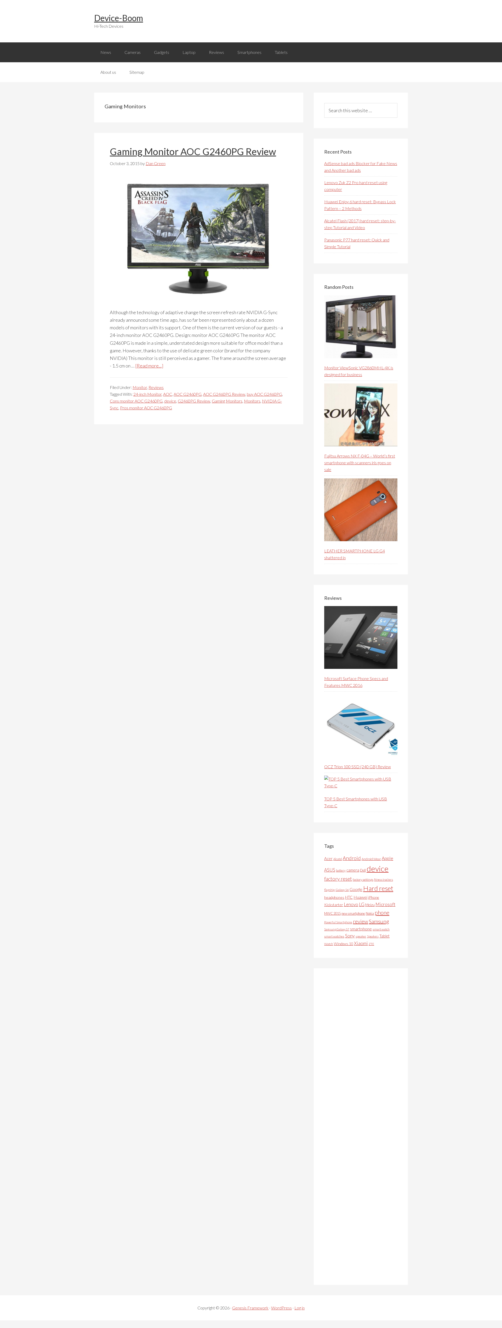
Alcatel (337, 859)
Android (352, 858)
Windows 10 (343, 943)
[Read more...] (149, 366)
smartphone (361, 928)
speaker (361, 936)
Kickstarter (333, 904)
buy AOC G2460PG (264, 394)
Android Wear (371, 859)
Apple (387, 858)
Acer (328, 858)
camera (352, 870)
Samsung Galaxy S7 (336, 929)
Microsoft (385, 904)
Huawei (360, 897)
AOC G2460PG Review (224, 394)
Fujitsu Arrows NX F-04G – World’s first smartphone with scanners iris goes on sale (359, 462)
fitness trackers (383, 879)
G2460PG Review (194, 400)
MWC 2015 (332, 913)
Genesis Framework (250, 1307)
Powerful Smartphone (338, 922)
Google (356, 889)
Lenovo (351, 904)
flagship (329, 889)
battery (341, 870)
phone (382, 912)
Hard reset (378, 888)
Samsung (379, 921)
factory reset (338, 879)
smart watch (381, 929)
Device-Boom (118, 18)
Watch (328, 944)
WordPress (281, 1307)
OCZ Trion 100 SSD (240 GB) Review (357, 766)
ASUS (329, 870)
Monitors (252, 400)
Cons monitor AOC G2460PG (136, 400)
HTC (349, 897)
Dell (363, 870)
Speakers (373, 936)
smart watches (334, 936)
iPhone (373, 897)
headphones (334, 897)
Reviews (156, 387)
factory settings (363, 879)
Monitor (140, 387)
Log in (299, 1307)
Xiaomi (361, 943)
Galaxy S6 (342, 890)
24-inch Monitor (147, 394)
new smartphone (353, 913)
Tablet (384, 936)
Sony (350, 936)
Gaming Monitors (227, 400)
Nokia (370, 913)
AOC (167, 394)
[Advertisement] (363, 1126)
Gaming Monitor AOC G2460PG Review (193, 151)
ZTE (371, 944)
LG (361, 904)
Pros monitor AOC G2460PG (146, 407)
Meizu (370, 904)
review (360, 921)
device (170, 400)
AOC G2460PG (188, 394)
